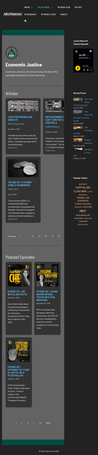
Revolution (88, 218)
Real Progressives (16, 123)
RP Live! (78, 7)
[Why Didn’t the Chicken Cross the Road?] (77, 112)
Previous (12, 236)
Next (48, 423)
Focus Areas (44, 7)
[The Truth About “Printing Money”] (77, 100)
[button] (25, 21)
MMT (83, 211)
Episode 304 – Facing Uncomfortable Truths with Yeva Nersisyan (47, 296)
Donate (63, 14)
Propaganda (79, 218)
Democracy (83, 195)
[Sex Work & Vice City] (77, 150)
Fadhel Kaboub (52, 126)
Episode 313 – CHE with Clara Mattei (17, 293)
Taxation (83, 221)
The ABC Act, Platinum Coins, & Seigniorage (19, 184)
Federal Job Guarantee (83, 199)
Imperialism (78, 207)
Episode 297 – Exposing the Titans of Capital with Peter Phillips (18, 371)
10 (40, 423)
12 (39, 236)
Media (27, 7)
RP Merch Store (48, 14)
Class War (80, 191)
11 (33, 236)
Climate (89, 191)
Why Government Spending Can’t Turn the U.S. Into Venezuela (59, 120)
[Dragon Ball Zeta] (77, 140)
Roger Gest (13, 189)
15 (59, 236)
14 (52, 236)
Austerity (83, 184)
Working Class (83, 224)
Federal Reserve (83, 204)
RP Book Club (64, 7)
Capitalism (83, 187)
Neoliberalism (83, 215)
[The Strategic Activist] (77, 128)
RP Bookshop (30, 14)
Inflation (87, 207)
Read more (13, 147)
